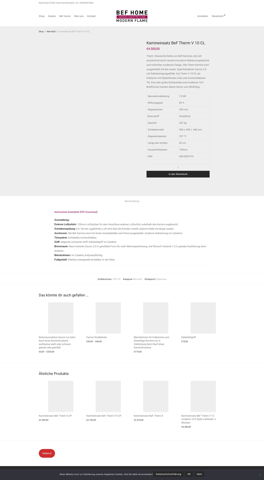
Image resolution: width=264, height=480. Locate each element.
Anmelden (202, 16)
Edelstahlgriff (188, 337)
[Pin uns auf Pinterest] (156, 185)
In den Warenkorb (178, 174)
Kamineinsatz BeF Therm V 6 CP (103, 415)
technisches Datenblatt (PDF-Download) (76, 212)
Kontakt (91, 16)
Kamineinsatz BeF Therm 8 (148, 415)
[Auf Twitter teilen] (152, 185)
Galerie (52, 16)
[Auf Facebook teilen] (148, 185)
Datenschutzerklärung (168, 474)
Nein (199, 474)
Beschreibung (132, 201)
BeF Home (64, 16)
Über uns (79, 16)
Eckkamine (161, 279)
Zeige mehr (42, 351)
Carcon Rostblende (96, 337)
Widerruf (46, 453)
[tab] (132, 201)
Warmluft (51, 31)
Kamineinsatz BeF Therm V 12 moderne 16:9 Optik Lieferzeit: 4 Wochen (198, 419)
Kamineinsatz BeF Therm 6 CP (55, 415)
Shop (41, 16)
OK (189, 474)
